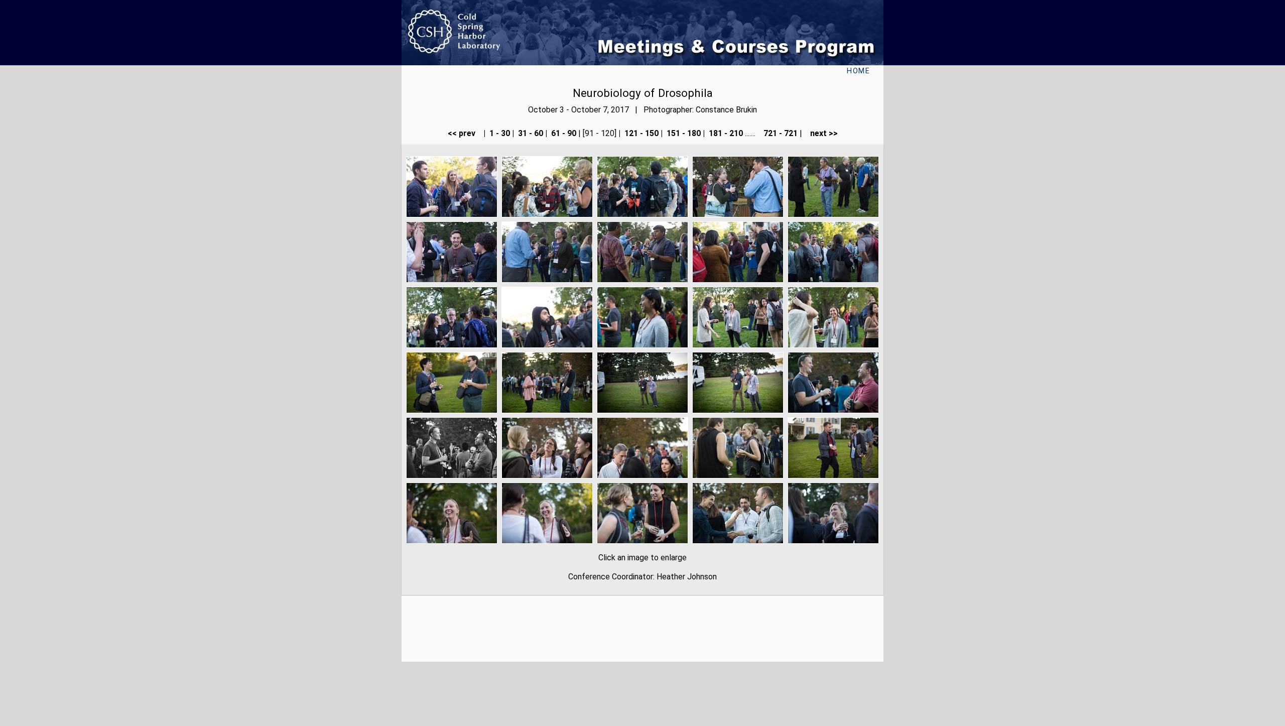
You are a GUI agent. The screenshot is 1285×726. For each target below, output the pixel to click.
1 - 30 (498, 133)
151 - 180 (683, 133)
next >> (821, 133)
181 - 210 (725, 133)
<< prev (464, 133)
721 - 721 (779, 133)
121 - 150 (640, 133)
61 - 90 (562, 133)
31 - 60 (529, 133)
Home (858, 71)
